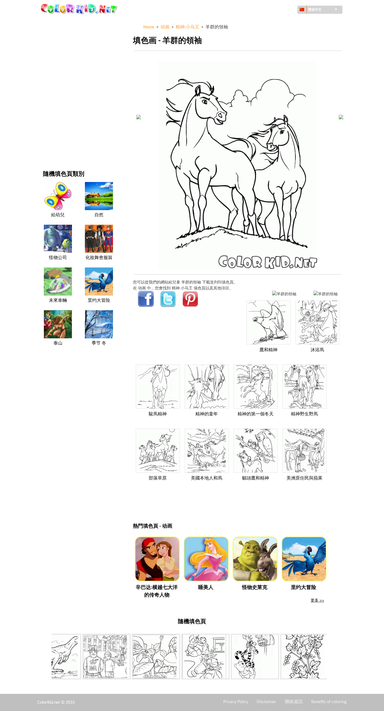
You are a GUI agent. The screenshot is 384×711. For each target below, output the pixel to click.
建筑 (47, 45)
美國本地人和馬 (206, 478)
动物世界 (51, 57)
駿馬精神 (158, 414)
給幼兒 (58, 215)
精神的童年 (206, 414)
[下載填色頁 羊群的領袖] (325, 294)
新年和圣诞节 (55, 126)
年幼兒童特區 (55, 114)
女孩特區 (51, 80)
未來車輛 (58, 300)
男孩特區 (51, 103)
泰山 (57, 343)
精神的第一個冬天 (256, 414)
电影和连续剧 (55, 138)
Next (331, 657)
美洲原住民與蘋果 (304, 478)
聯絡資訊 (294, 702)
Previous (47, 657)
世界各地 (51, 34)
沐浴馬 (317, 350)
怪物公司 (58, 258)
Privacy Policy (235, 702)
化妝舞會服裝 (98, 258)
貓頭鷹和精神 (255, 478)
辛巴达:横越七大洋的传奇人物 (157, 591)
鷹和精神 (268, 350)
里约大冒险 (99, 300)
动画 (47, 68)
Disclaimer (266, 702)
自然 (47, 149)
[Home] (79, 8)
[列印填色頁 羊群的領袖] (284, 294)
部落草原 (158, 478)
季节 (47, 91)
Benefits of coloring (329, 702)
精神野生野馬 (304, 414)
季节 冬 (99, 343)
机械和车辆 (53, 22)
